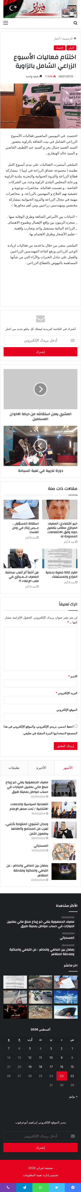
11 (40, 1057)
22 (72, 1076)
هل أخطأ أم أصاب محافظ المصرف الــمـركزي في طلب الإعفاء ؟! (22, 577)
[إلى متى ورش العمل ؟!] (66, 997)
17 (51, 1066)
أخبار (57, 38)
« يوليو (73, 1096)
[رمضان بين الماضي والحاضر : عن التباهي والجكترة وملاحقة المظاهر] (64, 871)
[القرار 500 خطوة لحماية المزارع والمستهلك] (59, 558)
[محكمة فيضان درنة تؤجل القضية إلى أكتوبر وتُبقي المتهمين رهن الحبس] (40, 1012)
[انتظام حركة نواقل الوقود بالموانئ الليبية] (66, 1012)
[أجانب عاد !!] (40, 982)
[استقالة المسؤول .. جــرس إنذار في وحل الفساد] (21, 509)
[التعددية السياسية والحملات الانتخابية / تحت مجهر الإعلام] (64, 810)
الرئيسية (68, 38)
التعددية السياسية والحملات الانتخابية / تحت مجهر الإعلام (29, 806)
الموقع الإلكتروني (66, 709)
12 (30, 1057)
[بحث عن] (75, 22)
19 (30, 1066)
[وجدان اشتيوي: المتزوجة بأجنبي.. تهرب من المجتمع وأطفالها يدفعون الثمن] (64, 830)
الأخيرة (41, 768)
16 (61, 1066)
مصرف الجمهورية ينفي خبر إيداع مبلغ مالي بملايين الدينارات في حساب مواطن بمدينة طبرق (27, 787)
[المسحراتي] (64, 851)
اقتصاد (59, 47)
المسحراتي (41, 846)
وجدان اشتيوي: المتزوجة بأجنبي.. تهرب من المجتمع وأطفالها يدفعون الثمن (26, 829)
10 (51, 1057)
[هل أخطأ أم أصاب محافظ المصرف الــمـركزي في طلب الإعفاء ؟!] (21, 558)
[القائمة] (5, 22)
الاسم (72, 676)
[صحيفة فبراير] (40, 9)
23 (61, 1076)
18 (40, 1066)
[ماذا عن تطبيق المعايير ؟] (15, 982)
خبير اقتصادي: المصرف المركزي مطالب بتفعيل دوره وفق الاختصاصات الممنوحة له (62, 530)
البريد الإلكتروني (66, 693)
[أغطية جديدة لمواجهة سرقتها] (40, 997)
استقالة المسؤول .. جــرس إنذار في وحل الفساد (25, 528)
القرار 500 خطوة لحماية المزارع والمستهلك (61, 575)
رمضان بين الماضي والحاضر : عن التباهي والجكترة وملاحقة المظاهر (27, 870)
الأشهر (67, 768)
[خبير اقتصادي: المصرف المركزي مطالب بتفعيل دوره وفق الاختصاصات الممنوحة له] (59, 509)
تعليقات (14, 768)
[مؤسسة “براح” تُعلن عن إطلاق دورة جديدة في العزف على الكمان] (15, 1012)
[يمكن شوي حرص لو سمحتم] (15, 997)
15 (72, 1066)
